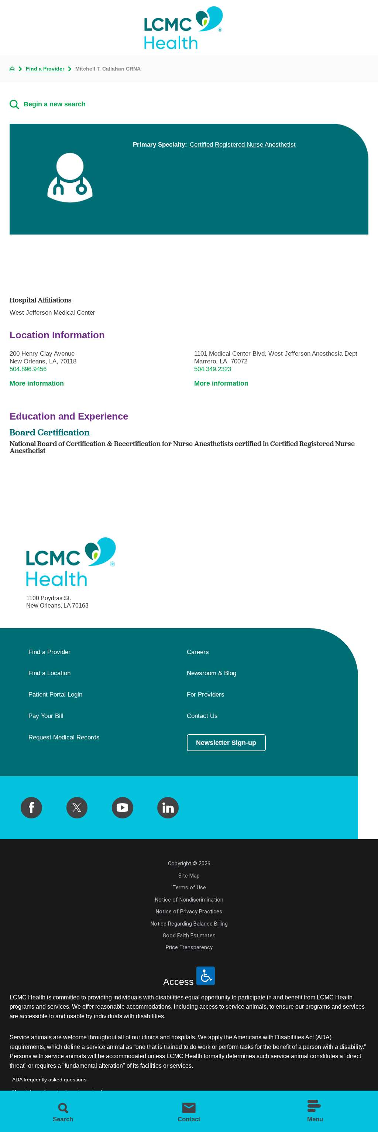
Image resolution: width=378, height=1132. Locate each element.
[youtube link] (122, 807)
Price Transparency (189, 947)
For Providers (205, 694)
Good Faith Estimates (189, 935)
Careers (198, 652)
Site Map (189, 876)
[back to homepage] (12, 69)
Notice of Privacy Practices (189, 911)
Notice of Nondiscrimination (189, 900)
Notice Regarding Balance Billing (189, 924)
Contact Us (202, 716)
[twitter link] (77, 807)
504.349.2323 (212, 369)
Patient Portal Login (55, 694)
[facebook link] (31, 807)
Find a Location (49, 673)
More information (37, 383)
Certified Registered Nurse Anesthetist (243, 144)
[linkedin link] (168, 807)
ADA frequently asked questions (49, 1080)
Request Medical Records (64, 737)
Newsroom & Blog (211, 673)
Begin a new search (55, 104)
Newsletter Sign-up (226, 742)
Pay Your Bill (45, 716)
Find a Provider (45, 68)
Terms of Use (189, 887)
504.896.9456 (28, 369)
